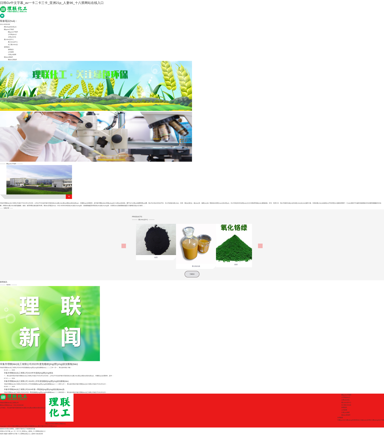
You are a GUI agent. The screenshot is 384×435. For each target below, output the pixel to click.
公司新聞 (11, 52)
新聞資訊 (7, 47)
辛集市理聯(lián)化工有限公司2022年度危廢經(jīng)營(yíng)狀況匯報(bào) (39, 364)
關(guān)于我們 (9, 29)
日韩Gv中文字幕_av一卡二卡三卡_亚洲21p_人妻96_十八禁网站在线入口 (52, 3)
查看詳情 (6, 208)
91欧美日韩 (39, 434)
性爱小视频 (3, 434)
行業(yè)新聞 (12, 54)
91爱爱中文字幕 (12, 434)
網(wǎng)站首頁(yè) (10, 27)
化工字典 (381, 420)
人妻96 (33, 434)
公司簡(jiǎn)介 (12, 34)
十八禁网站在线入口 (24, 434)
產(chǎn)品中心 (9, 39)
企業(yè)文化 (12, 37)
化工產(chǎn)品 (13, 44)
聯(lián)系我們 (8, 57)
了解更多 (192, 274)
